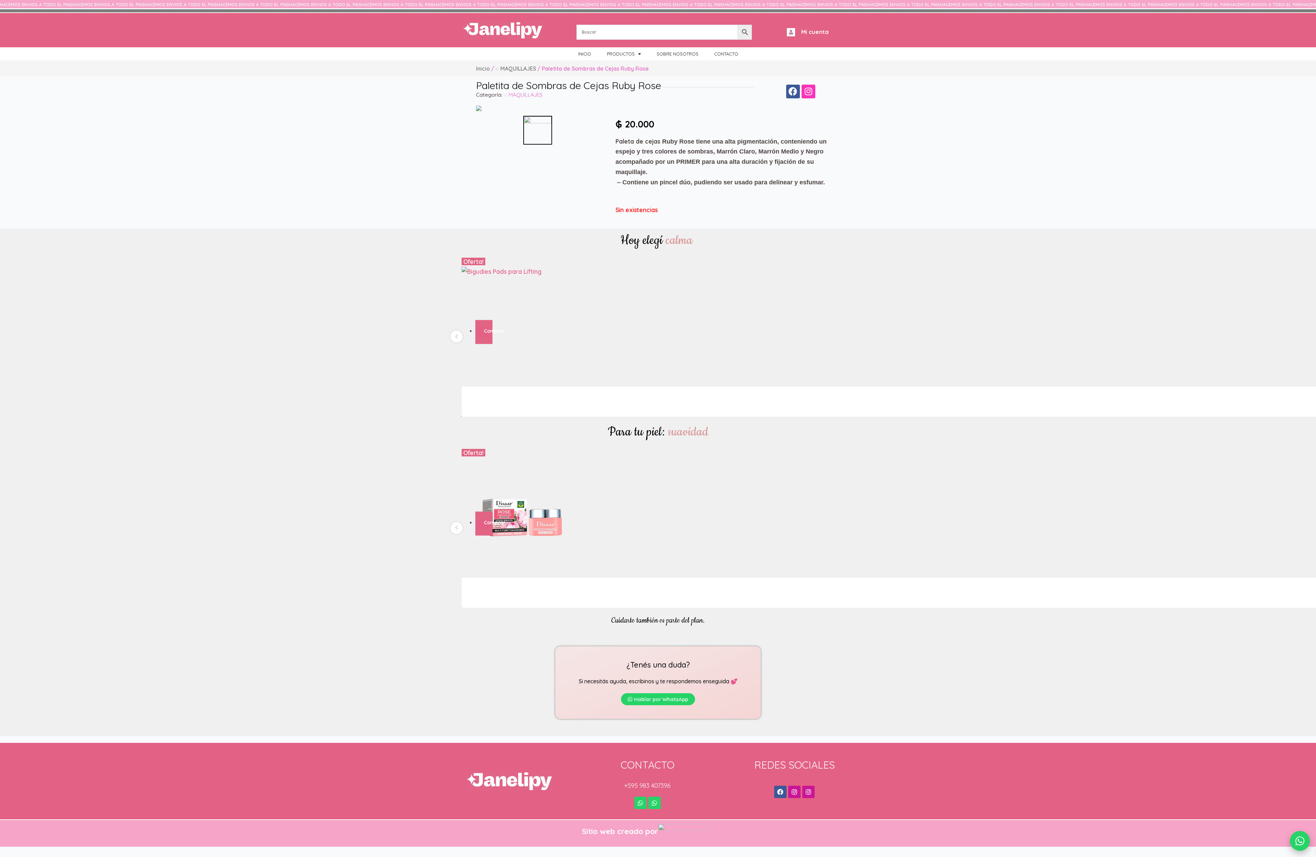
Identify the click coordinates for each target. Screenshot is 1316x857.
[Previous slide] (456, 336)
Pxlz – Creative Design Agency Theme (633, 855)
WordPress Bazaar (568, 855)
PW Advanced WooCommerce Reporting (600, 855)
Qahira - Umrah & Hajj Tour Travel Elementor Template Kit (689, 855)
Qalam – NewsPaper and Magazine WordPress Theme (711, 855)
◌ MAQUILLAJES (516, 68)
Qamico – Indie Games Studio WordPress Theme (729, 855)
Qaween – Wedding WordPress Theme (745, 855)
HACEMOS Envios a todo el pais (36, 4)
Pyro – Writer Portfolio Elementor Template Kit (649, 855)
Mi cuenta (815, 31)
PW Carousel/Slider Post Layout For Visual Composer (616, 855)
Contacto (726, 54)
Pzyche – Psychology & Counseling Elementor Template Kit (668, 855)
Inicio (584, 54)
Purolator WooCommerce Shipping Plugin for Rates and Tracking (582, 855)
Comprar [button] (487, 331)
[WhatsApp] (1300, 841)
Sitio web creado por (620, 831)
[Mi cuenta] (791, 32)
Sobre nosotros (677, 54)
